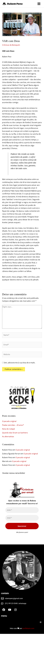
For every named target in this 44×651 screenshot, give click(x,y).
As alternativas (8, 436)
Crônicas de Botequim (11, 45)
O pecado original (9, 421)
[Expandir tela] (8, 636)
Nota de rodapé (8, 429)
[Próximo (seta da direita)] (8, 639)
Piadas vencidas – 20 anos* (13, 425)
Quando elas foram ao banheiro (15, 433)
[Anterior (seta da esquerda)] (2, 639)
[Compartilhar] (13, 636)
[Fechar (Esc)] (19, 636)
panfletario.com (28, 628)
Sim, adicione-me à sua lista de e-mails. (19, 362)
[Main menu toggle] (39, 4)
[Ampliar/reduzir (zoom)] (2, 636)
